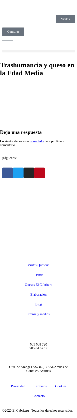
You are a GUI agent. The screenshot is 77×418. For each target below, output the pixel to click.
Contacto (39, 396)
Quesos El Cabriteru (38, 284)
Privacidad (18, 386)
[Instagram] (29, 173)
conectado (37, 141)
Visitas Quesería (38, 265)
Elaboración (38, 294)
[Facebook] (7, 173)
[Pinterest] (39, 173)
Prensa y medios (39, 314)
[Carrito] (7, 43)
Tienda (38, 275)
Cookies (60, 386)
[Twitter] (18, 173)
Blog (38, 304)
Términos (40, 386)
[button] (38, 51)
